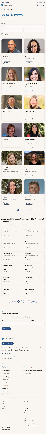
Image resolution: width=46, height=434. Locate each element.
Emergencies (6, 385)
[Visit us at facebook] (2, 353)
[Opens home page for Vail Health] (7, 5)
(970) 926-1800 (6, 247)
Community (26, 408)
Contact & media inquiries (29, 415)
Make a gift (5, 388)
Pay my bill (3, 423)
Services (3, 404)
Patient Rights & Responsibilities (31, 425)
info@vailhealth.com (29, 368)
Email (3, 320)
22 (29, 210)
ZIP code (33, 320)
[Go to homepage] (1, 9)
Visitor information (5, 427)
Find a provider (4, 406)
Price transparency (5, 429)
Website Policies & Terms (29, 420)
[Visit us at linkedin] (10, 353)
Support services (5, 425)
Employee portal (27, 410)
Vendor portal (27, 412)
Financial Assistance (7, 391)
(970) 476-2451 (6, 368)
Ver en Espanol (6, 394)
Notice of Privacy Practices (29, 423)
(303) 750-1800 (6, 235)
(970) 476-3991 (28, 283)
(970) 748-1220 (28, 271)
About (25, 404)
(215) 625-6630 (6, 281)
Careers (25, 406)
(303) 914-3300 (28, 235)
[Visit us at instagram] (5, 353)
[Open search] (37, 5)
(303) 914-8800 (28, 247)
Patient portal (4, 420)
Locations (3, 408)
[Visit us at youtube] (7, 353)
